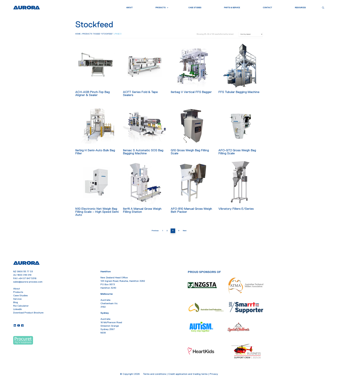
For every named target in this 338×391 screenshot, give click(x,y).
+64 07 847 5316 (27, 278)
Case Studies (20, 295)
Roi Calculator (21, 305)
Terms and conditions (154, 374)
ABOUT (129, 8)
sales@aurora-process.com (27, 281)
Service (17, 299)
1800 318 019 (24, 275)
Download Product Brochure (28, 312)
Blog (15, 302)
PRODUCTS (161, 8)
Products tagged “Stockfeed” (97, 34)
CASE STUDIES (194, 8)
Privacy (214, 374)
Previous (155, 231)
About (16, 288)
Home (78, 34)
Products (18, 292)
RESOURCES (300, 8)
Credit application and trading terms (188, 374)
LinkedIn (17, 309)
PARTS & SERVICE (232, 8)
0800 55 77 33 (25, 271)
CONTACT (267, 8)
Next (184, 231)
